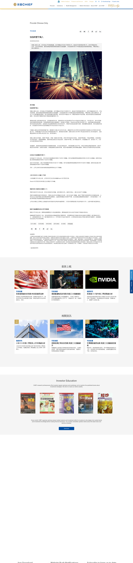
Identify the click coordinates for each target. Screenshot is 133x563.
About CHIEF (94, 5)
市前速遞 (70, 224)
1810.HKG (48, 224)
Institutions (60, 5)
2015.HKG (56, 224)
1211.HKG (33, 224)
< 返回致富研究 (34, 248)
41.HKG (63, 224)
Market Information (85, 5)
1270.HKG (41, 224)
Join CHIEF (101, 5)
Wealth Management (71, 5)
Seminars (66, 428)
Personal (52, 5)
